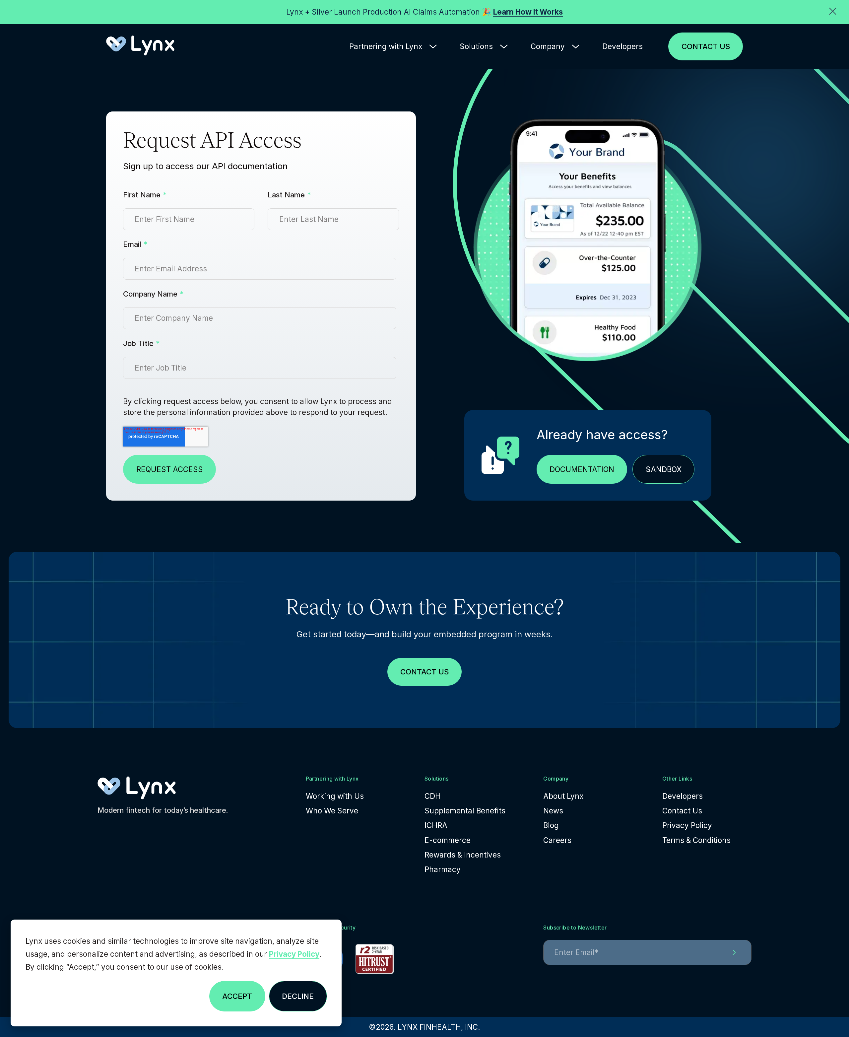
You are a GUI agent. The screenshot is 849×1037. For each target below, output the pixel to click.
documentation (582, 469)
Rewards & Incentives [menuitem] (462, 854)
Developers (622, 46)
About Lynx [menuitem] (563, 796)
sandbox (664, 469)
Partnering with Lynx (385, 46)
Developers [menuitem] (682, 796)
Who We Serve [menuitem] (332, 810)
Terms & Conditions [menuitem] (696, 840)
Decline (298, 996)
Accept (237, 996)
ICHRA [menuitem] (435, 825)
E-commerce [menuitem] (447, 840)
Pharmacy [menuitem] (442, 869)
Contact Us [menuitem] (682, 810)
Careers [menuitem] (557, 840)
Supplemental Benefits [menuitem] (464, 810)
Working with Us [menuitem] (335, 796)
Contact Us (424, 671)
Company (548, 46)
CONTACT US (706, 46)
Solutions (476, 46)
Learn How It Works (528, 11)
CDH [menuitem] (432, 796)
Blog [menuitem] (551, 825)
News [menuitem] (553, 810)
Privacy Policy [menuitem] (687, 825)
